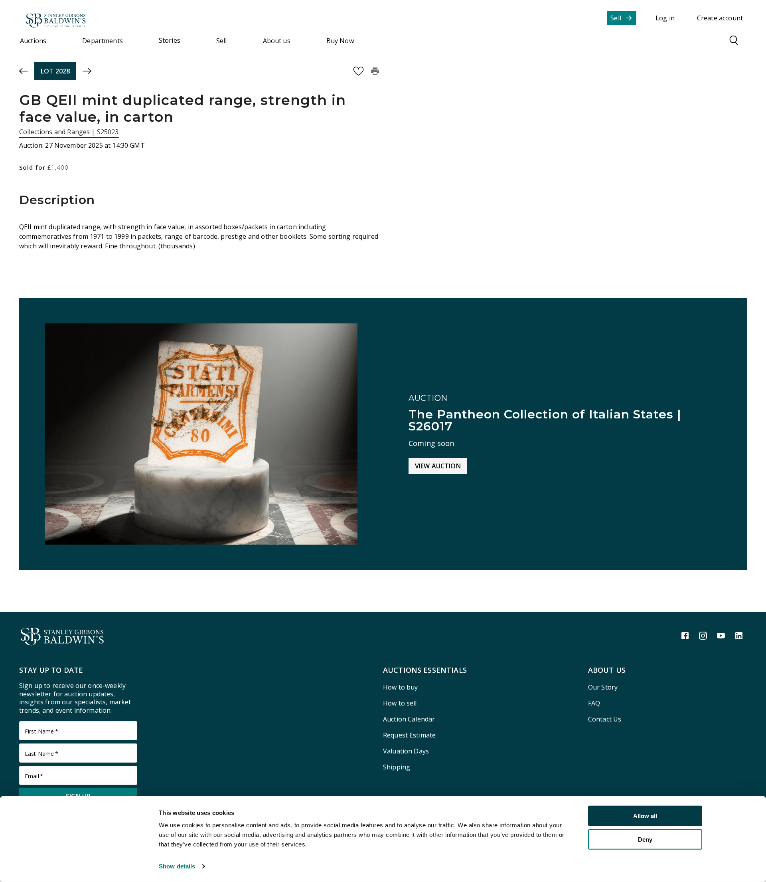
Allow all (645, 816)
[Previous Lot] (23, 71)
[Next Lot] (87, 71)
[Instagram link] (703, 636)
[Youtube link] (721, 636)
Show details (177, 866)
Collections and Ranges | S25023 (69, 131)
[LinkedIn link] (739, 636)
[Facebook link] (685, 636)
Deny (645, 839)
